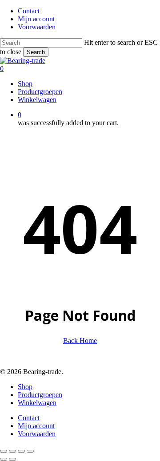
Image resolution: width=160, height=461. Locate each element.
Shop (25, 386)
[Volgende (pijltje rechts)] (12, 459)
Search (36, 52)
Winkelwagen (37, 402)
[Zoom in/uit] (3, 451)
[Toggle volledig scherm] (12, 451)
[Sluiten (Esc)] (30, 451)
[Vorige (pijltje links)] (3, 459)
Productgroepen (40, 394)
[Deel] (21, 451)
